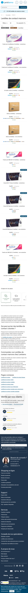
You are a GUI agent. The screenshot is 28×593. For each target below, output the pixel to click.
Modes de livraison (5, 478)
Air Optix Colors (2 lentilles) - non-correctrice (14, 275)
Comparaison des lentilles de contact (9, 543)
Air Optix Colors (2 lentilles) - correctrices (14, 90)
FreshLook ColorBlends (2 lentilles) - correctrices (14, 44)
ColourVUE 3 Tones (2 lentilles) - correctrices (14, 183)
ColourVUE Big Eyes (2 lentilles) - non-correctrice (14, 229)
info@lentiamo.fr (14, 465)
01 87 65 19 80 (14, 463)
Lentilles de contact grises (7, 384)
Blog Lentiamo (4, 556)
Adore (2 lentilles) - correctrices (14, 113)
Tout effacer (20, 27)
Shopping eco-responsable (7, 529)
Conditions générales (6, 482)
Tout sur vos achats (5, 473)
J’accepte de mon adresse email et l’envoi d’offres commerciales (13, 448)
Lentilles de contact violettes (8, 382)
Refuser (18, 591)
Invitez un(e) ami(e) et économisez (9, 519)
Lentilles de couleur (5, 377)
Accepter (12, 591)
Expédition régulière (5, 512)
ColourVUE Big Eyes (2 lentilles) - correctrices (14, 206)
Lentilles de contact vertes (7, 379)
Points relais (4, 480)
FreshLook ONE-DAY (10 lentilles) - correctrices (14, 159)
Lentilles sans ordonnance (7, 539)
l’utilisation (9, 447)
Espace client (4, 495)
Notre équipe (4, 554)
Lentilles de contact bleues (18, 377)
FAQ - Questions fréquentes (7, 504)
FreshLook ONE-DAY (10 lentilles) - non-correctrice (14, 252)
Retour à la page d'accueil (12, 580)
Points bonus (4, 514)
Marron (12, 27)
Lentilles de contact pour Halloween (9, 387)
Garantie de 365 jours (6, 499)
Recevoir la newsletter (14, 451)
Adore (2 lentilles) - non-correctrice (14, 136)
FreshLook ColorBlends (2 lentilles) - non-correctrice (14, 67)
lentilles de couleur (7, 337)
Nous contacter (4, 561)
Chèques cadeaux (5, 517)
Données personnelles (6, 487)
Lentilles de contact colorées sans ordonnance (12, 389)
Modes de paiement (5, 475)
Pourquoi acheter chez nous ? (8, 558)
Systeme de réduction (6, 521)
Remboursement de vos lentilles (8, 502)
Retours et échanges (5, 497)
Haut (19, 580)
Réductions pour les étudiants (8, 524)
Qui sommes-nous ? (5, 551)
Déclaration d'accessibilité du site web (10, 485)
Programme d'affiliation (6, 526)
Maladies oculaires (5, 536)
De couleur (8, 15)
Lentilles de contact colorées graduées (10, 391)
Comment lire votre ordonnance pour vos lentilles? (12, 541)
